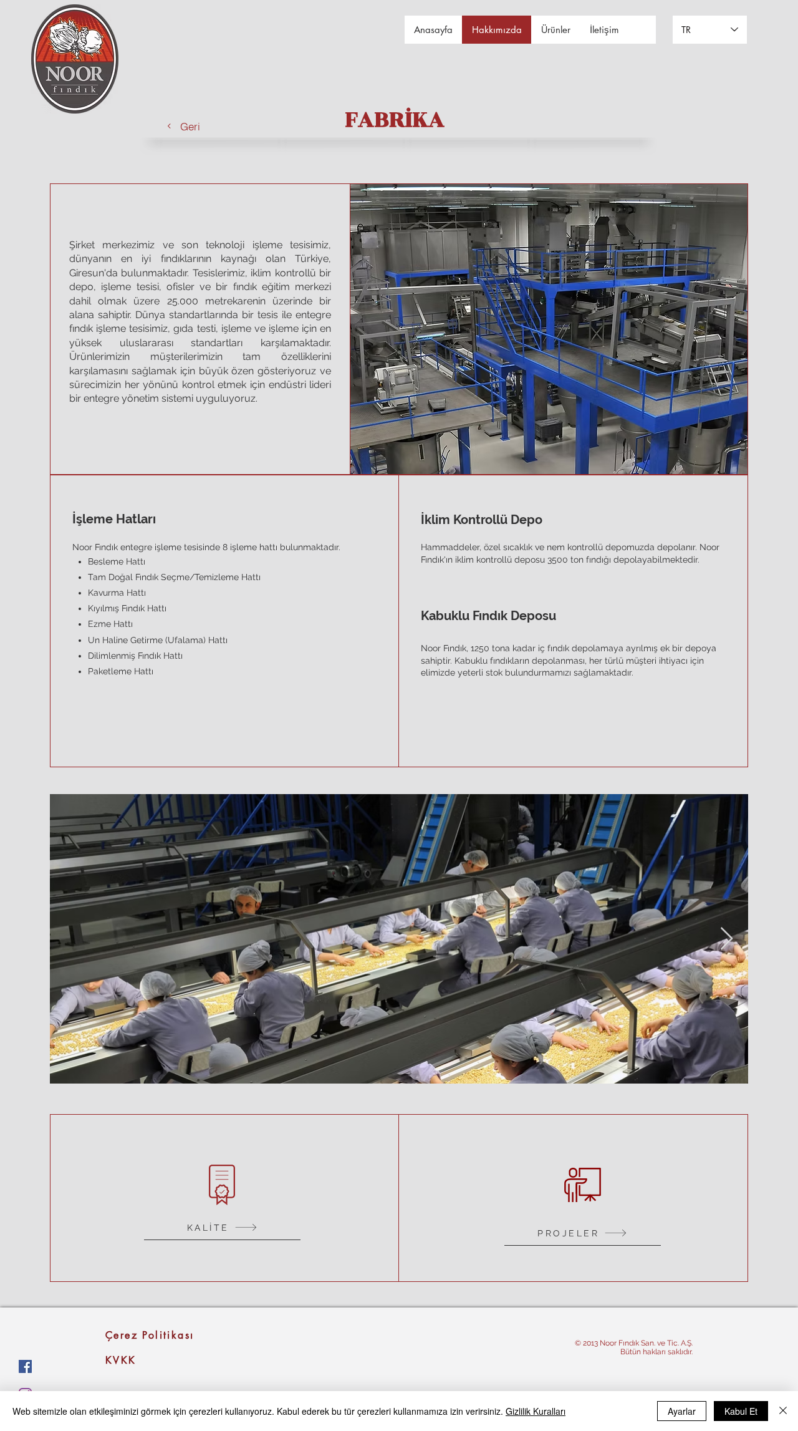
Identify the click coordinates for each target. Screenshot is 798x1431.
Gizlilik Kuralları (535, 1411)
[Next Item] (726, 939)
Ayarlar (682, 1411)
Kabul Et (740, 1411)
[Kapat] (783, 1411)
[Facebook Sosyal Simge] (25, 1366)
